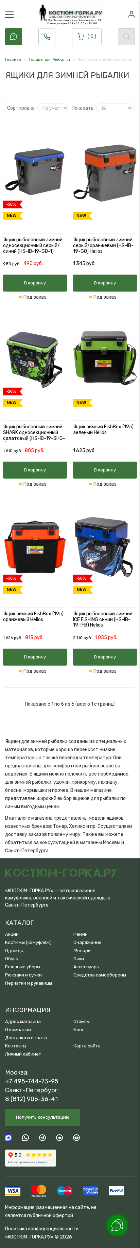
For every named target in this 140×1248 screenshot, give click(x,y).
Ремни (80, 934)
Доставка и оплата (26, 1037)
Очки (78, 958)
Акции (12, 934)
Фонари (82, 950)
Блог (78, 1029)
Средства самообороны (99, 974)
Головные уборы (22, 966)
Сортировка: (21, 108)
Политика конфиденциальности (41, 1229)
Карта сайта (87, 1045)
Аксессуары (86, 966)
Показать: (83, 108)
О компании (18, 1029)
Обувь (11, 958)
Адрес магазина (23, 1021)
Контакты (15, 1045)
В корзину (35, 282)
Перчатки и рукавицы (28, 983)
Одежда (14, 950)
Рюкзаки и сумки (23, 974)
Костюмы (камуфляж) (28, 942)
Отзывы (81, 1021)
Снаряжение (87, 942)
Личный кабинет (23, 1054)
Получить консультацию (42, 1117)
